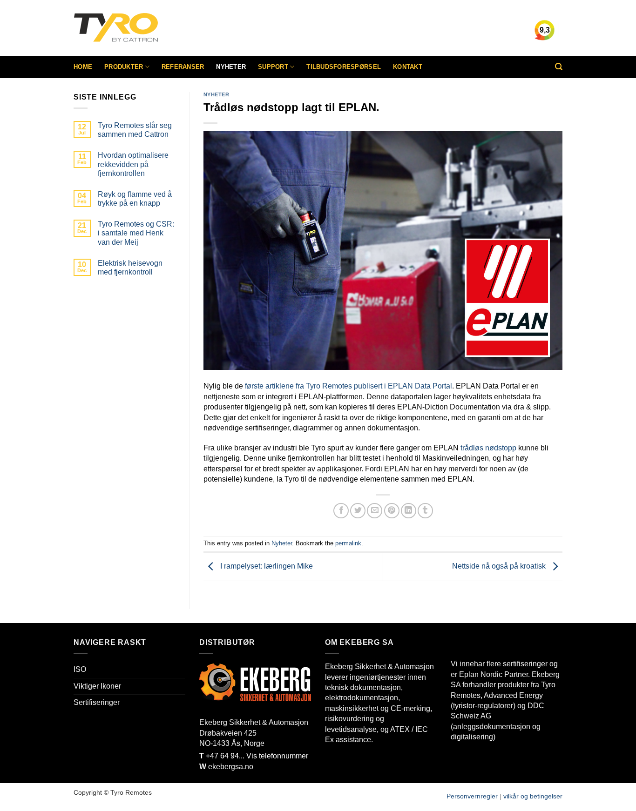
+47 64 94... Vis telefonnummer (253, 756)
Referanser (183, 66)
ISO (80, 669)
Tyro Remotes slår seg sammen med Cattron (135, 129)
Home (83, 66)
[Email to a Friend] (374, 510)
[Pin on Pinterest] (391, 510)
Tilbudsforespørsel (343, 66)
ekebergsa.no (230, 767)
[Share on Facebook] (341, 510)
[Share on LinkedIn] (408, 510)
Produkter (123, 66)
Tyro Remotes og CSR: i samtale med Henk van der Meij (136, 233)
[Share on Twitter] (357, 510)
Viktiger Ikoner (97, 686)
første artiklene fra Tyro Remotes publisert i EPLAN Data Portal (348, 386)
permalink (348, 543)
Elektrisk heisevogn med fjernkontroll (130, 267)
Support (273, 66)
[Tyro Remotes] (143, 28)
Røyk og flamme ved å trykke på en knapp (135, 198)
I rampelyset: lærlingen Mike (265, 566)
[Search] (558, 67)
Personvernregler (472, 796)
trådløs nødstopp (488, 448)
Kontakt (407, 66)
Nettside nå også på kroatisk (500, 566)
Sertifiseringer (97, 702)
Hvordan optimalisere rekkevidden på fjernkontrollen (133, 164)
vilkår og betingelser (532, 796)
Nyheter (231, 66)
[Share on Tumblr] (425, 510)
